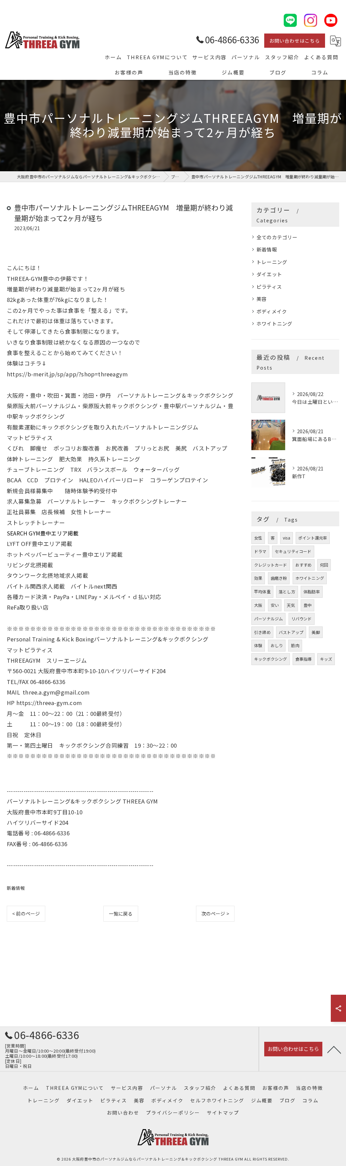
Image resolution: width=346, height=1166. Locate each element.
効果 (258, 578)
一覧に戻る (121, 913)
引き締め (262, 632)
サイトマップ (223, 1112)
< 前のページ (26, 913)
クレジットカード (270, 565)
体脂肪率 (311, 591)
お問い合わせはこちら (294, 40)
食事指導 (303, 659)
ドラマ (260, 551)
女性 (258, 538)
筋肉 (295, 645)
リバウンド (301, 618)
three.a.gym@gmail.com (56, 692)
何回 (324, 565)
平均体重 (262, 591)
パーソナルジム (268, 618)
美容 (261, 298)
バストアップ (291, 632)
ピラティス (269, 286)
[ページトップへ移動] (334, 1049)
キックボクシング (270, 659)
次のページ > (215, 913)
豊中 (307, 605)
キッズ (326, 659)
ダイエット (269, 274)
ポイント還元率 (312, 538)
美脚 (316, 632)
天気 (291, 605)
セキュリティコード (293, 551)
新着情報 (16, 888)
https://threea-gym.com (49, 703)
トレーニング (271, 261)
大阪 (258, 605)
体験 (258, 645)
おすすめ (303, 565)
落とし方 (287, 591)
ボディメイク (271, 311)
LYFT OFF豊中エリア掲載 (39, 544)
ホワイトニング (274, 323)
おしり (277, 645)
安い (275, 605)
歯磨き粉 (279, 578)
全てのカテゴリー (277, 237)
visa (286, 538)
